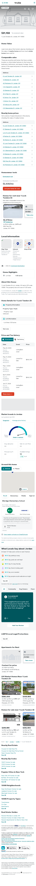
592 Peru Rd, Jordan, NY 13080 (12, 161)
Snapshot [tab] (6, 420)
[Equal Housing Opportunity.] (21, 872)
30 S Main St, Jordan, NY (10, 94)
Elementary (14, 496)
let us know (14, 868)
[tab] (7, 339)
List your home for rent (12, 188)
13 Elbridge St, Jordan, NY (11, 80)
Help (2, 857)
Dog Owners (23, 589)
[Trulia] (3, 848)
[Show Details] (32, 76)
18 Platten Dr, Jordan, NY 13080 (13, 140)
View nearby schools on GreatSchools (16, 534)
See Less (6, 329)
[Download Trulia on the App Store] (11, 848)
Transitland (23, 825)
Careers (31, 854)
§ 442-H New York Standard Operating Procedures (12, 838)
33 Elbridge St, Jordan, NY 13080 (13, 154)
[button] (34, 3)
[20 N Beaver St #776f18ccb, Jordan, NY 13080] (11, 657)
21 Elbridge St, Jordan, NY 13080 (13, 157)
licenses (15, 834)
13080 (20, 290)
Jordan (12, 742)
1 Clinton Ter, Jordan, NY (10, 101)
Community (12, 589)
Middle (23, 496)
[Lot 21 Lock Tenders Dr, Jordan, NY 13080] (11, 719)
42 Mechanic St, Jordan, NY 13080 (14, 165)
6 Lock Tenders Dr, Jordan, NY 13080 (14, 126)
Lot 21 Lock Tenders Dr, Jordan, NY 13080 (16, 133)
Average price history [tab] (19, 420)
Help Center (5, 874)
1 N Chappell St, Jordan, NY (11, 87)
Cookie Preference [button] (22, 857)
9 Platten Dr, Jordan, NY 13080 (12, 136)
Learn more (14, 583)
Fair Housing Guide (24, 854)
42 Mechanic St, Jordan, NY (11, 83)
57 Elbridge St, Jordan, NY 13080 (13, 129)
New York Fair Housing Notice (8, 839)
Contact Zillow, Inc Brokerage (9, 844)
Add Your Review (18, 625)
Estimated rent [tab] (8, 176)
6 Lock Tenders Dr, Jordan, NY (12, 76)
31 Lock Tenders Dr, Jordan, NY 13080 (14, 143)
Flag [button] (29, 618)
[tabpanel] (18, 205)
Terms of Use (19, 855)
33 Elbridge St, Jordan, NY (11, 90)
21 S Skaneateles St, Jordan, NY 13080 (15, 150)
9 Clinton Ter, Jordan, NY (11, 97)
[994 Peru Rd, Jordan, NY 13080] (13, 211)
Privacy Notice (8, 857)
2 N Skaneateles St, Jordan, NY (12, 108)
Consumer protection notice (28, 841)
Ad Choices (14, 857)
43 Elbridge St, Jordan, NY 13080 (13, 147)
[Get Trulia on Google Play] (24, 848)
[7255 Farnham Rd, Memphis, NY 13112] (11, 688)
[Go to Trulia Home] (18, 3)
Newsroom (3, 855)
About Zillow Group (14, 854)
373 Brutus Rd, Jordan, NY (11, 104)
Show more (6, 394)
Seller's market (18, 437)
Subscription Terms (27, 855)
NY (7, 742)
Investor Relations (11, 855)
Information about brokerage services (13, 841)
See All (6, 581)
